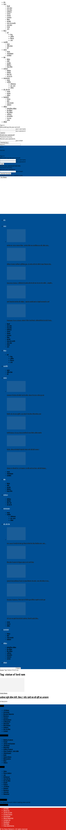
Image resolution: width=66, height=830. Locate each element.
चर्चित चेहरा (10, 46)
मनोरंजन (5, 69)
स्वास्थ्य (8, 93)
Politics (5, 784)
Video (5, 771)
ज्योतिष (9, 82)
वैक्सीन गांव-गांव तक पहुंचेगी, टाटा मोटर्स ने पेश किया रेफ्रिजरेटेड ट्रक (24, 414)
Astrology (6, 712)
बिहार (8, 19)
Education (6, 723)
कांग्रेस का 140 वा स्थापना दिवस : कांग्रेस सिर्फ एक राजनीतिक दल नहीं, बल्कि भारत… (28, 245)
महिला (8, 95)
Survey (9, 118)
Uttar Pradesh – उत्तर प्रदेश (11, 751)
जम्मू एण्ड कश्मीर (11, 23)
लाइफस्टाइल (6, 78)
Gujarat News (7, 757)
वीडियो (5, 122)
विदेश (4, 31)
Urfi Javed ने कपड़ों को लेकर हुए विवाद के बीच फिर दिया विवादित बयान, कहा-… (26, 543)
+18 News (6, 710)
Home (2, 670)
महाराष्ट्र (9, 16)
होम (4, 2)
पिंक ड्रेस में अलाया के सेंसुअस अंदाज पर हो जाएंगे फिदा (20, 562)
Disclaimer (6, 816)
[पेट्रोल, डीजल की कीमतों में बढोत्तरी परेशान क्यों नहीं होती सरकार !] (16, 446)
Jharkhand (6, 745)
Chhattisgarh (7, 753)
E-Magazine (6, 722)
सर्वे (8, 48)
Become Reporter (8, 714)
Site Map (6, 824)
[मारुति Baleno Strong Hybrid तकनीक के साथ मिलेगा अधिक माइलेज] (16, 429)
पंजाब (8, 27)
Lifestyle (6, 792)
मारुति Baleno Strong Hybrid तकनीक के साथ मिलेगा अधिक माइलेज (24, 433)
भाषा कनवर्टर (10, 103)
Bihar (4, 761)
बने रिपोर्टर (6, 809)
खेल (4, 57)
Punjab (5, 742)
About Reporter (8, 818)
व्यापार (5, 50)
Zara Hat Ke (6, 779)
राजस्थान (9, 17)
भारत (4, 4)
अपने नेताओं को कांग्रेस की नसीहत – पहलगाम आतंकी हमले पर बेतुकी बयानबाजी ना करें (28, 302)
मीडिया (5, 107)
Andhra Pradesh (8, 749)
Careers (5, 718)
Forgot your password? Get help (10, 166)
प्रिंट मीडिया (10, 112)
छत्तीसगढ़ (9, 12)
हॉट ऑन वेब (6, 90)
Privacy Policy (7, 814)
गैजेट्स (8, 99)
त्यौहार (12, 88)
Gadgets (5, 727)
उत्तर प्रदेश (9, 8)
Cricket (5, 731)
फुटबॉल (9, 63)
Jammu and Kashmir (9, 744)
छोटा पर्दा (9, 74)
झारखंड (9, 21)
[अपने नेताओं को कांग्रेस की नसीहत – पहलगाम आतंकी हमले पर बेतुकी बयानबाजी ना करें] (16, 298)
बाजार (8, 52)
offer (8, 120)
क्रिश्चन (12, 38)
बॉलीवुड (9, 71)
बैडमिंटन (9, 65)
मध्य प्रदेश (9, 10)
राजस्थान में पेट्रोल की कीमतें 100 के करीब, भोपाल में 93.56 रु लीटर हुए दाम (25, 395)
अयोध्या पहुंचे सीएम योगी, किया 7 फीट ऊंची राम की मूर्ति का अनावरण (24, 697)
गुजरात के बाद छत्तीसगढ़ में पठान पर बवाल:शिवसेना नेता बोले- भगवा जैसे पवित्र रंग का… (28, 581)
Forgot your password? (7, 135)
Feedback (6, 822)
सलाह (8, 80)
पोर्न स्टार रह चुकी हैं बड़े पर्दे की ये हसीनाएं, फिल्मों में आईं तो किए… (23, 618)
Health (5, 783)
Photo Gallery (7, 773)
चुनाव (8, 44)
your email (19, 141)
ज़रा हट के (9, 76)
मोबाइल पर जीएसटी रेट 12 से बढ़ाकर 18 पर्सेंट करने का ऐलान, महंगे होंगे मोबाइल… (26, 468)
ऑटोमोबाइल (10, 54)
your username (21, 129)
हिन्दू (11, 35)
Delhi (4, 755)
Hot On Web (6, 729)
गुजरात (8, 14)
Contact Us (6, 820)
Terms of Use (7, 812)
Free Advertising (8, 826)
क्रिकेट (8, 59)
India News (3, 693)
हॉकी (8, 61)
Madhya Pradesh (8, 740)
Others (5, 762)
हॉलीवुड (9, 73)
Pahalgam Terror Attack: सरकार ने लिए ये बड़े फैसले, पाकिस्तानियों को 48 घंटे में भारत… (29, 320)
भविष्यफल (13, 84)
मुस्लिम (12, 36)
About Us (6, 811)
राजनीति (5, 42)
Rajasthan (6, 747)
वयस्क (8, 91)
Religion (5, 788)
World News (6, 725)
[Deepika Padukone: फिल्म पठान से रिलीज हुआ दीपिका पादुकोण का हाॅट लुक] (16, 596)
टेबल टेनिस (9, 67)
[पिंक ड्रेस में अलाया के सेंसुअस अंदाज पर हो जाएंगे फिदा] (16, 558)
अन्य (8, 29)
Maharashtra (7, 759)
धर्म (8, 33)
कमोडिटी (9, 55)
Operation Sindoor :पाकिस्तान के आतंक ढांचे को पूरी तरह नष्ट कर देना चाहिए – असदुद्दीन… (30, 283)
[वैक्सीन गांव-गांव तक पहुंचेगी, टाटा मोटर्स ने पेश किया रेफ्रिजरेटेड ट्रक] (16, 410)
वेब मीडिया (9, 110)
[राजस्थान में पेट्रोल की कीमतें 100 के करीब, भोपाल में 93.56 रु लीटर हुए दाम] (16, 391)
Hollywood (6, 777)
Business (6, 716)
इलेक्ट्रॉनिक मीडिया (11, 109)
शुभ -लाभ (12, 86)
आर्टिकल (9, 114)
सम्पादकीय (10, 116)
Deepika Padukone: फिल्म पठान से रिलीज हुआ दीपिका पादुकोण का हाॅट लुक (26, 600)
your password (20, 131)
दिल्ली (8, 6)
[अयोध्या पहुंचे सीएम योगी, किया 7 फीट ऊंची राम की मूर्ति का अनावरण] (12, 691)
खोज (8, 101)
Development (7, 720)
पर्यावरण (9, 105)
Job (4, 775)
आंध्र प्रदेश (9, 25)
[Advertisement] (33, 183)
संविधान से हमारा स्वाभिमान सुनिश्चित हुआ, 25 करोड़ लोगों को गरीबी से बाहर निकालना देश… (29, 264)
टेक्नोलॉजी (6, 97)
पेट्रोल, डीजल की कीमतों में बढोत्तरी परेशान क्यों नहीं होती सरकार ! (23, 449)
